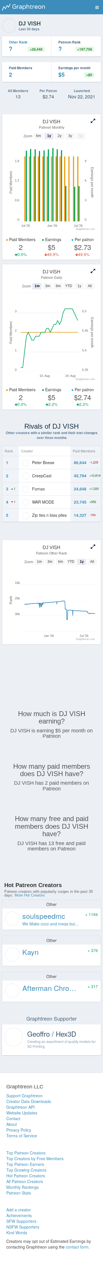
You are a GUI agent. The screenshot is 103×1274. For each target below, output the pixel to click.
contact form (77, 1247)
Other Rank (18, 42)
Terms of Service (21, 1135)
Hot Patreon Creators (25, 1175)
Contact (13, 1118)
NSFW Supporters (22, 1227)
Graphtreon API (20, 1107)
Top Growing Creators (26, 1170)
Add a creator (18, 1210)
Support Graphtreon (24, 1095)
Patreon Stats (18, 1193)
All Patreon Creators (24, 1181)
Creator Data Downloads (28, 1101)
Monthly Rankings (22, 1187)
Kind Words (16, 1232)
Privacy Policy (18, 1130)
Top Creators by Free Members (35, 1158)
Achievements (19, 1215)
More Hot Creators (30, 895)
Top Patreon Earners (25, 1164)
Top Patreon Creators (25, 1153)
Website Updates (21, 1113)
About (11, 1124)
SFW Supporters (21, 1221)
